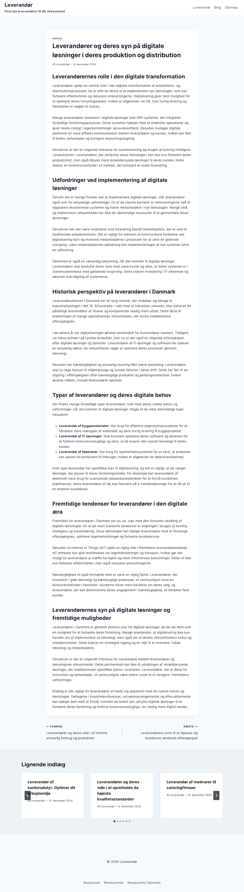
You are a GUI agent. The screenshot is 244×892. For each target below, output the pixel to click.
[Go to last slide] (28, 795)
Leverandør (201, 7)
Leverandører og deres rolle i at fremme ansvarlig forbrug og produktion (76, 732)
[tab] (114, 821)
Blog (217, 7)
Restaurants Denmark (144, 883)
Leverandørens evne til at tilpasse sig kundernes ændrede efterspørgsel (169, 732)
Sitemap (231, 7)
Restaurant (91, 883)
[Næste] (216, 795)
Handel (57, 38)
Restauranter (114, 883)
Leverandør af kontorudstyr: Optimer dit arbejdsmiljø (51, 788)
